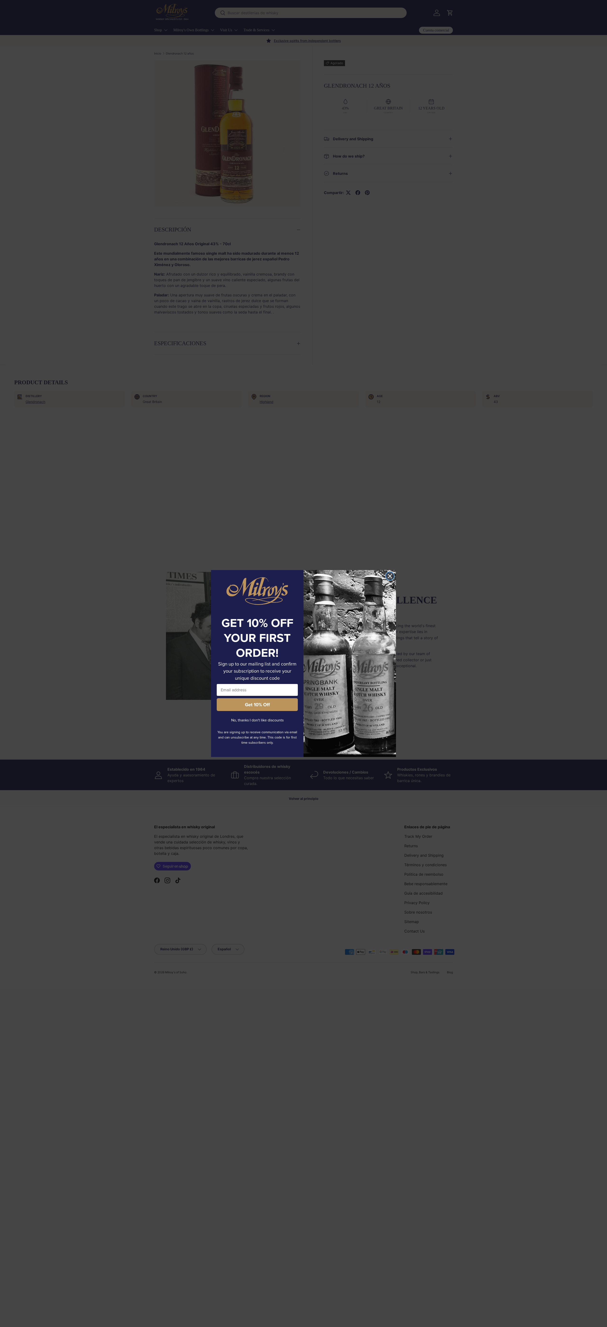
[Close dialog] (390, 576)
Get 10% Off (257, 704)
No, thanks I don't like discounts (257, 720)
